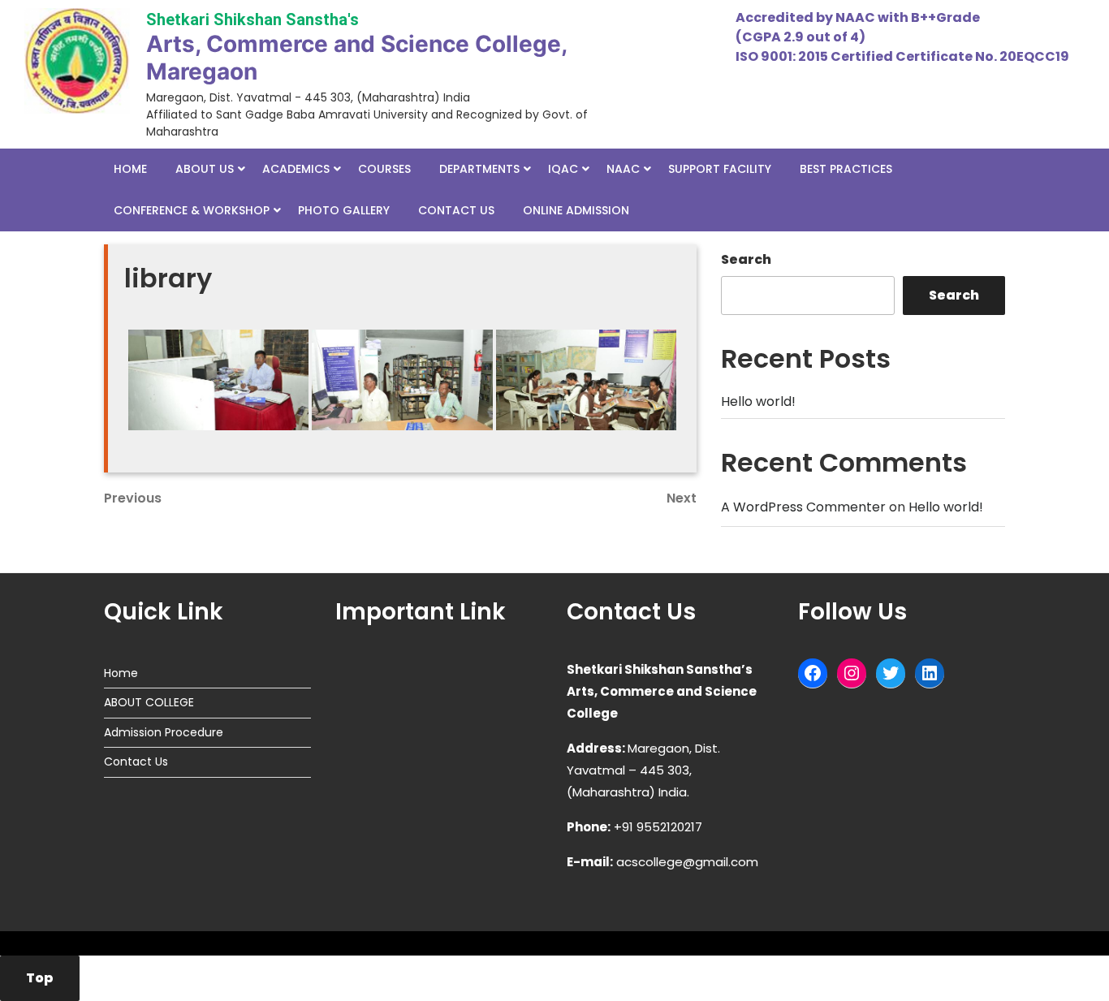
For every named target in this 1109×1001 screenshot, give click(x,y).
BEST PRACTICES (846, 169)
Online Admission (576, 210)
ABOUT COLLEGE (149, 702)
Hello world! (758, 401)
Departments (479, 169)
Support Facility (719, 169)
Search (746, 259)
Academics (296, 169)
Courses (384, 169)
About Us (204, 169)
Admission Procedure (163, 732)
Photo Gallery (344, 210)
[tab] (40, 978)
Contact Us (456, 210)
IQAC (563, 169)
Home (130, 169)
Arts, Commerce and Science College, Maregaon (356, 57)
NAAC (623, 169)
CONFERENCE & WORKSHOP (192, 210)
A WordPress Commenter (803, 507)
